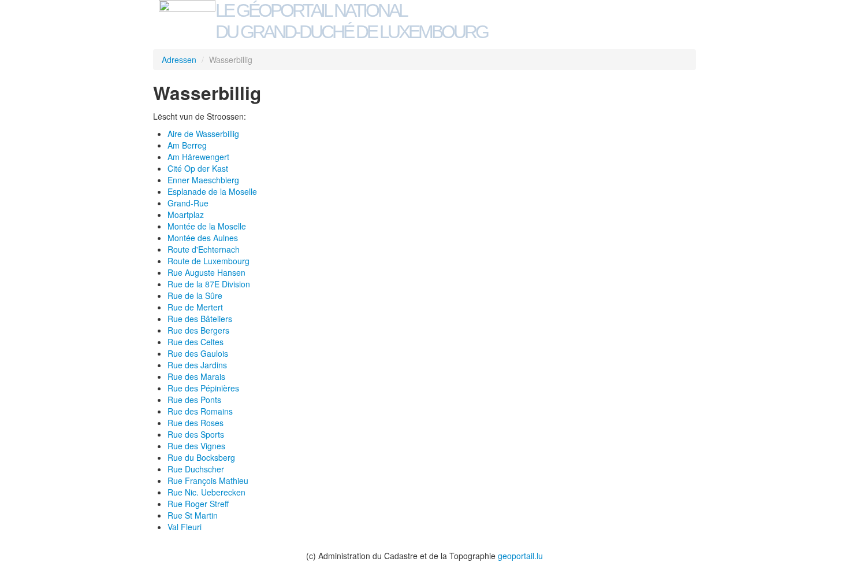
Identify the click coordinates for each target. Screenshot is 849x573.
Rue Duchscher (195, 469)
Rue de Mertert (195, 307)
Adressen (179, 59)
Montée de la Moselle (206, 226)
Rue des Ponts (194, 399)
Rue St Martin (192, 515)
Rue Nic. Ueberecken (206, 492)
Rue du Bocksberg (201, 457)
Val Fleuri (184, 527)
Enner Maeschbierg (203, 180)
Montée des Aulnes (202, 237)
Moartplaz (185, 214)
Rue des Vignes (196, 446)
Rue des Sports (195, 434)
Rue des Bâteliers (199, 318)
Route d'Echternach (203, 249)
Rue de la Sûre (194, 295)
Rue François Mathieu (207, 480)
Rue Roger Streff (198, 503)
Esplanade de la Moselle (212, 191)
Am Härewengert (198, 156)
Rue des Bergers (198, 330)
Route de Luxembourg (208, 261)
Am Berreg (187, 145)
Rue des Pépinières (203, 388)
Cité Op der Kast (197, 168)
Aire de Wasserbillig (203, 133)
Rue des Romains (200, 411)
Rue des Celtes (195, 342)
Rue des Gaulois (197, 353)
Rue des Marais (196, 376)
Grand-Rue (187, 203)
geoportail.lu (520, 555)
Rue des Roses (195, 422)
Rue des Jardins (197, 365)
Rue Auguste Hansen (206, 272)
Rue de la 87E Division (208, 284)
